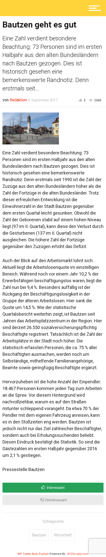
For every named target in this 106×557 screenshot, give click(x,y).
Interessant (55, 488)
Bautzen (39, 535)
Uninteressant (55, 500)
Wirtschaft (63, 535)
